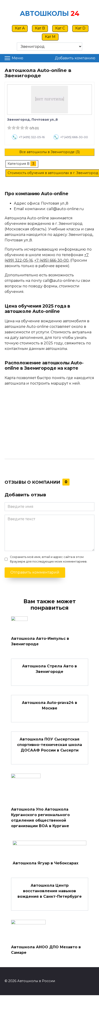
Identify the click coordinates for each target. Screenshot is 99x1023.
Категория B (18, 164)
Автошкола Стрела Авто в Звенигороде (49, 669)
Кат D (80, 28)
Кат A (20, 28)
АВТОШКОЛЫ (44, 13)
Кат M (50, 36)
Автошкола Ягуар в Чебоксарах (45, 863)
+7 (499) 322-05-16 (32, 137)
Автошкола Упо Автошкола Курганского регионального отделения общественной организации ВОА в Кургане (40, 817)
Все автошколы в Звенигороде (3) (49, 152)
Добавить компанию (75, 58)
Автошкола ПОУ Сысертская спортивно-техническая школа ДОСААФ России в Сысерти (49, 744)
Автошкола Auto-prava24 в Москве (49, 705)
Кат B (40, 28)
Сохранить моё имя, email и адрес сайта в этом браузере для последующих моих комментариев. (48, 559)
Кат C (60, 28)
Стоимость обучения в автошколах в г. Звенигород (53, 173)
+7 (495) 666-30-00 (74, 137)
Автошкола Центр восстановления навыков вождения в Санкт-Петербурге (49, 890)
